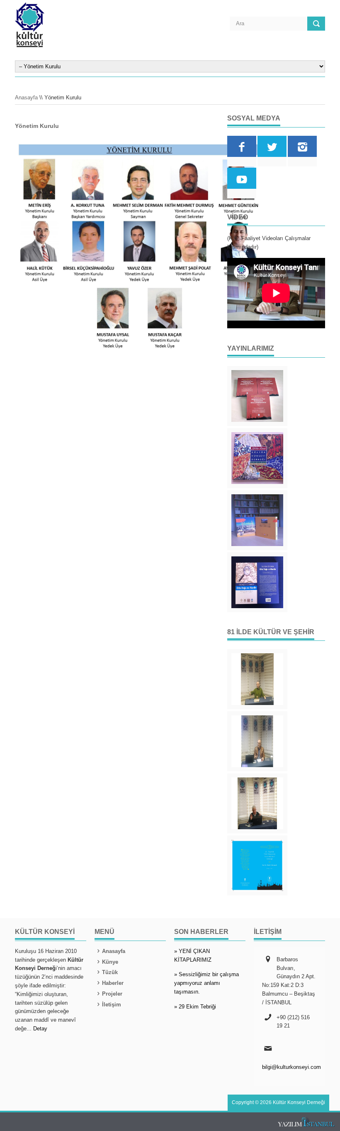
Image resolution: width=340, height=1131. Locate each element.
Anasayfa (26, 97)
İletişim (111, 1004)
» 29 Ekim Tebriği (195, 1006)
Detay (40, 1028)
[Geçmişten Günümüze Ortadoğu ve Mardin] (257, 582)
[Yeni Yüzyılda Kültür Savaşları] (257, 803)
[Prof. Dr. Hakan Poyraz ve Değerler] (257, 741)
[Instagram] (302, 146)
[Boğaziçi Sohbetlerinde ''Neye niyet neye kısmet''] (257, 679)
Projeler (112, 994)
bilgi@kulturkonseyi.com (291, 1067)
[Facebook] (241, 146)
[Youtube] (241, 178)
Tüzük (110, 972)
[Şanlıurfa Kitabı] (257, 520)
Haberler (113, 983)
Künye (110, 962)
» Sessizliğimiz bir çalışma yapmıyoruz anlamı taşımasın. (206, 983)
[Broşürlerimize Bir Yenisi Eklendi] (257, 865)
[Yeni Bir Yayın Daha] (257, 396)
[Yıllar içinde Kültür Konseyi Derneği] (257, 458)
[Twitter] (272, 146)
